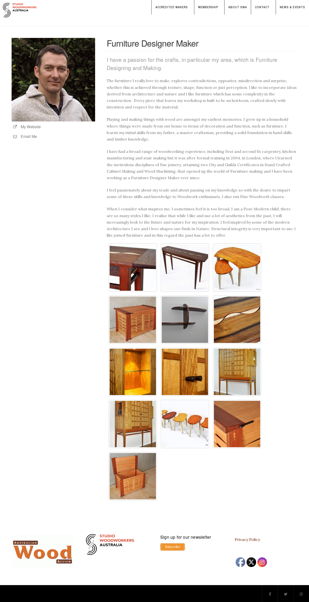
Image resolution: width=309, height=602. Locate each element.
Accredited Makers (171, 7)
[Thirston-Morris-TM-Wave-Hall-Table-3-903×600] (133, 267)
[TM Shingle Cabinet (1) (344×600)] (133, 424)
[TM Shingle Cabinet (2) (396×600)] (237, 372)
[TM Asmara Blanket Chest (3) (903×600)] (237, 424)
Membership (208, 7)
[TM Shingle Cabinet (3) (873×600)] (185, 372)
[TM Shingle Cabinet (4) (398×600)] (133, 372)
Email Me (27, 136)
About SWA (237, 7)
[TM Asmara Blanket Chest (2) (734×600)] (133, 476)
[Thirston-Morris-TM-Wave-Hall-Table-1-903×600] (185, 267)
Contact (262, 7)
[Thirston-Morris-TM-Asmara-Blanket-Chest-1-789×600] (133, 320)
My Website (29, 126)
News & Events (292, 7)
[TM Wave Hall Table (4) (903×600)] (237, 320)
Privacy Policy (247, 539)
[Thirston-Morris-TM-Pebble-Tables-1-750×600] (237, 267)
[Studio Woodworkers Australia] (19, 10)
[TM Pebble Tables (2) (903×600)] (185, 424)
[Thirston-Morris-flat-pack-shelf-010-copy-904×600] (185, 320)
